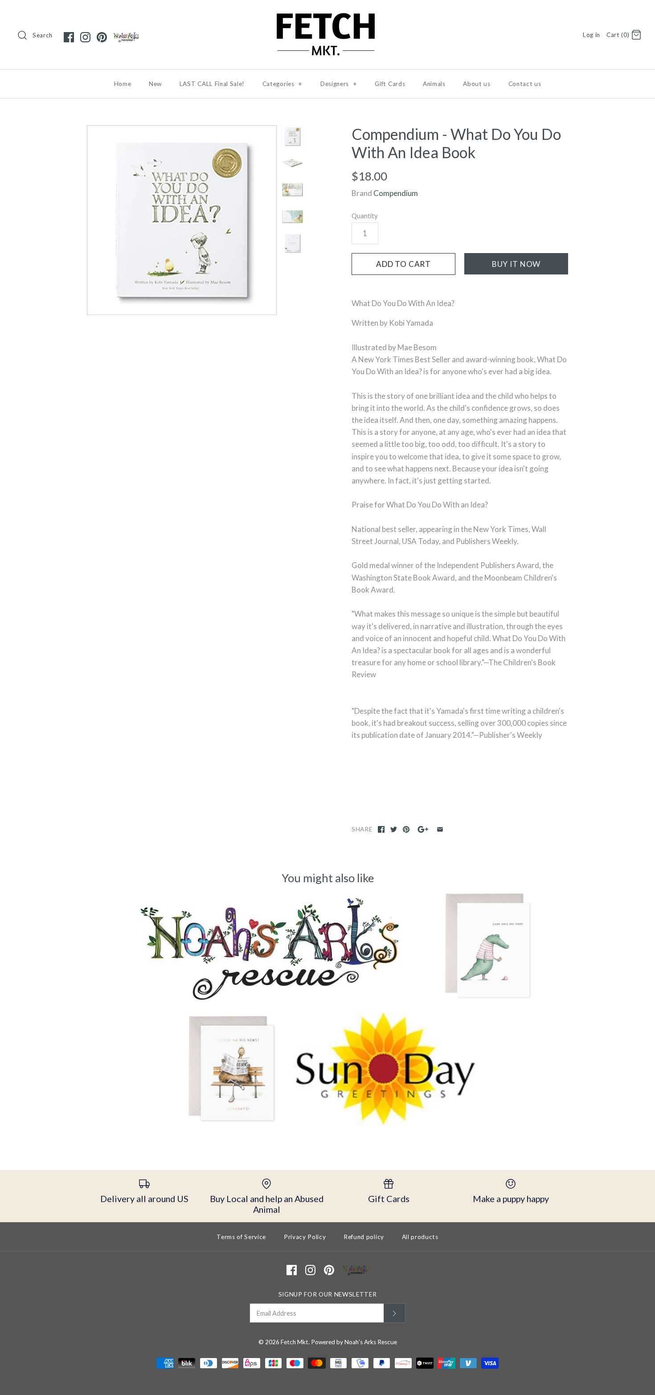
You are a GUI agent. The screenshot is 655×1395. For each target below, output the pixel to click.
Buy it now (516, 264)
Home (122, 83)
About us (476, 83)
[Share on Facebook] (381, 829)
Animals (434, 83)
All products (420, 1236)
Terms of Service (241, 1236)
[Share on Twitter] (393, 829)
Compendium (395, 193)
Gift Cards (390, 83)
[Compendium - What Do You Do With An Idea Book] (182, 220)
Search (43, 35)
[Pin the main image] (406, 829)
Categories (282, 83)
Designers (338, 83)
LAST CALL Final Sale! (212, 83)
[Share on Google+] (423, 829)
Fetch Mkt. (295, 1342)
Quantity (365, 216)
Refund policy (364, 1236)
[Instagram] (85, 37)
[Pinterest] (102, 37)
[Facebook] (69, 37)
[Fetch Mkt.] (327, 15)
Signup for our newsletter (327, 1294)
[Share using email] (440, 829)
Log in (591, 34)
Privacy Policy (305, 1236)
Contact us (524, 83)
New (155, 83)
